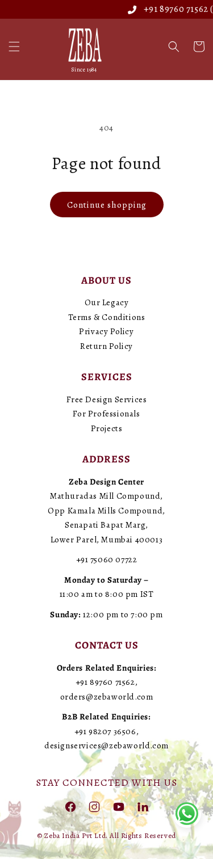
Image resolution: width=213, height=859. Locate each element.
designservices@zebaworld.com (106, 745)
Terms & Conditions (106, 317)
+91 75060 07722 (106, 559)
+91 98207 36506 (105, 731)
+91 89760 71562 (169, 9)
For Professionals (106, 413)
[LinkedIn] (142, 806)
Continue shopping (107, 204)
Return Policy (106, 346)
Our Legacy (107, 302)
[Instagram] (94, 806)
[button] (14, 46)
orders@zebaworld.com (106, 696)
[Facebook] (70, 806)
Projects (107, 428)
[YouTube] (118, 806)
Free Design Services (106, 399)
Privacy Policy (106, 331)
